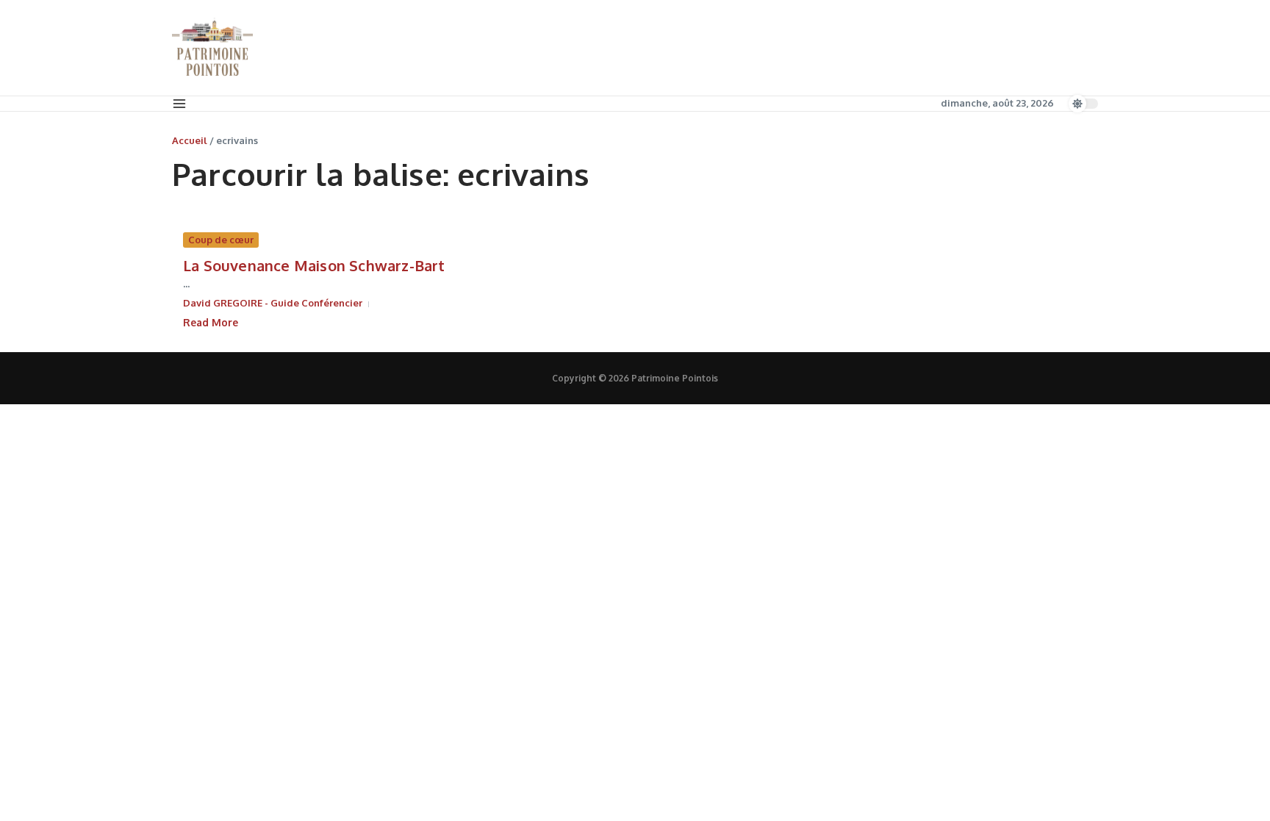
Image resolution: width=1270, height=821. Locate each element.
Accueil (189, 140)
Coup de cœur (221, 239)
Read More (210, 322)
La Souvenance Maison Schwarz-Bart (314, 265)
